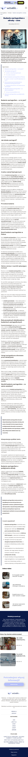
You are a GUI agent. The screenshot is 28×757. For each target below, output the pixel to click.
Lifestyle (10, 13)
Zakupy (14, 728)
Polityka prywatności (14, 749)
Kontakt (14, 713)
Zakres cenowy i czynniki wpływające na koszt (15, 79)
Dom (14, 720)
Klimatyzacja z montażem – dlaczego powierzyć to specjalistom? (14, 737)
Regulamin (14, 755)
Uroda (14, 726)
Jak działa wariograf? (10, 71)
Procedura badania (10, 75)
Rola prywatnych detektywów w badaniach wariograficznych (13, 82)
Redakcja (14, 711)
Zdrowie (14, 730)
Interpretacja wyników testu (13, 92)
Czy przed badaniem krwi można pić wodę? (21, 655)
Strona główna (3, 13)
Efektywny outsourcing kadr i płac (14, 740)
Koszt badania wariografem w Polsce (15, 77)
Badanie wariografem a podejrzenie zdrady (14, 94)
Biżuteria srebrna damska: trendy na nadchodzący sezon (14, 742)
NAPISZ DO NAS (14, 684)
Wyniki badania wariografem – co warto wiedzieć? (14, 89)
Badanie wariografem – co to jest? (14, 69)
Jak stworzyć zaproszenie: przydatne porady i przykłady (19, 604)
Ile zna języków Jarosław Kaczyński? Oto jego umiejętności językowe (18, 575)
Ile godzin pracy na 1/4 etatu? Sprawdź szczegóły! (19, 595)
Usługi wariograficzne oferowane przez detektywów (15, 86)
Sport (14, 724)
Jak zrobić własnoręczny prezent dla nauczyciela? (20, 639)
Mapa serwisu (14, 752)
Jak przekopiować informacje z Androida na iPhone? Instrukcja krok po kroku (19, 585)
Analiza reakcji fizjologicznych (13, 73)
